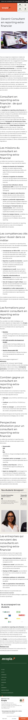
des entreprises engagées (7, 592)
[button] (25, 5)
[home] (5, 8)
